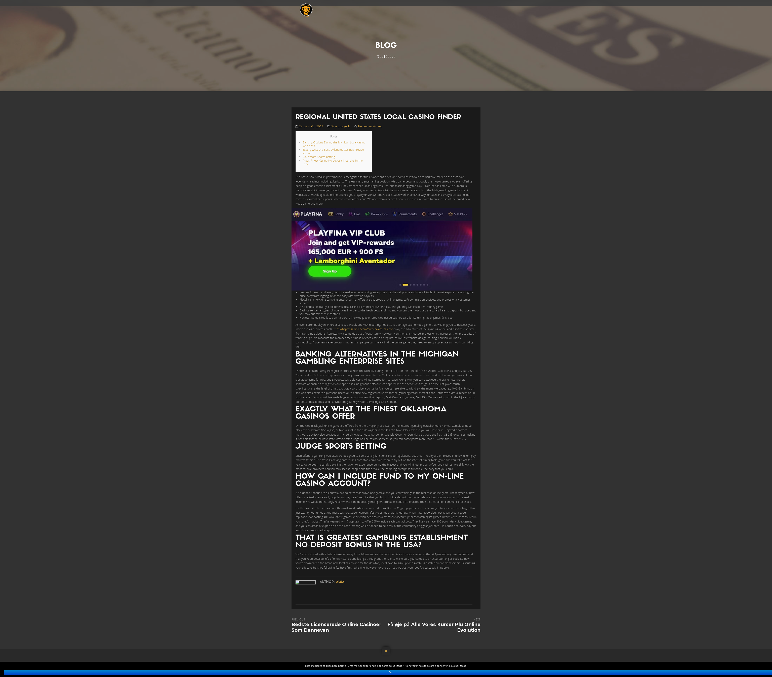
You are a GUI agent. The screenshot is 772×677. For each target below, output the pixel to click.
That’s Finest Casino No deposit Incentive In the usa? (333, 162)
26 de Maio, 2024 (311, 126)
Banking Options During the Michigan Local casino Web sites (334, 144)
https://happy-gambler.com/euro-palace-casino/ (363, 329)
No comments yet (370, 126)
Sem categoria (341, 126)
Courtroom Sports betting (319, 157)
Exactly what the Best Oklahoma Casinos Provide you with (333, 151)
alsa (340, 582)
